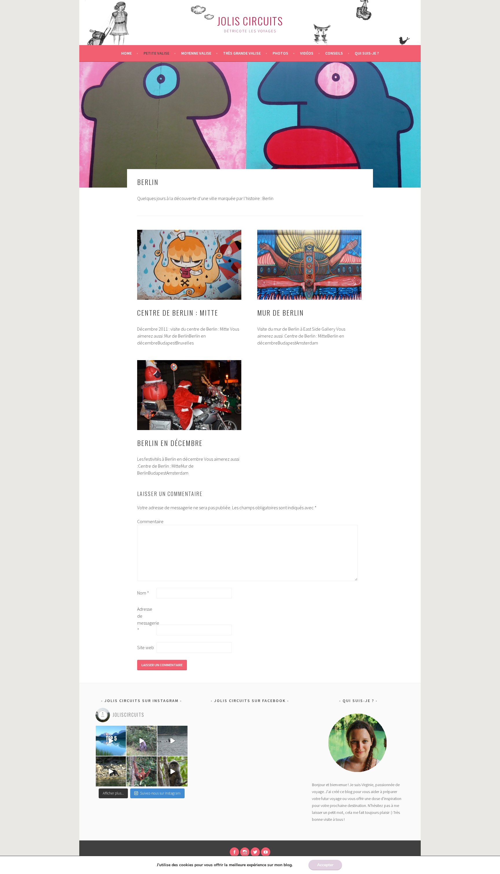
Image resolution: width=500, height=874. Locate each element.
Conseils (334, 53)
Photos (280, 53)
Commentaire (146, 521)
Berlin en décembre (170, 443)
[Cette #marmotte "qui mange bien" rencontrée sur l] (141, 741)
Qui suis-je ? (367, 53)
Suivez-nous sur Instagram (160, 793)
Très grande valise (242, 53)
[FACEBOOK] (234, 852)
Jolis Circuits (250, 20)
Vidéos (306, 53)
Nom (143, 593)
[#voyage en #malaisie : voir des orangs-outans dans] (141, 771)
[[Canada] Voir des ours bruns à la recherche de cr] (111, 771)
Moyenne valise (196, 53)
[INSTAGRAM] (244, 852)
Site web (145, 647)
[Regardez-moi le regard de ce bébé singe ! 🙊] (172, 771)
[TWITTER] (255, 852)
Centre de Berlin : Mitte (177, 312)
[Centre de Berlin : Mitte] (189, 265)
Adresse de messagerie (146, 619)
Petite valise (156, 53)
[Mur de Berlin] (309, 265)
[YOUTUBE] (265, 852)
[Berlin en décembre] (189, 395)
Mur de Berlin (280, 312)
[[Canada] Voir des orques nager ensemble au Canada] (172, 741)
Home (126, 53)
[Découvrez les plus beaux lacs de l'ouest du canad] (111, 741)
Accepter (325, 865)
